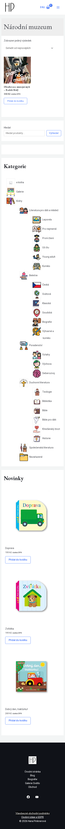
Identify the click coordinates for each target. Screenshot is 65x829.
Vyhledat (54, 133)
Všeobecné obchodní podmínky (33, 813)
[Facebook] (28, 797)
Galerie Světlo (32, 783)
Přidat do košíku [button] (15, 101)
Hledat (7, 127)
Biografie (32, 779)
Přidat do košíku (18, 560)
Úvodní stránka (33, 772)
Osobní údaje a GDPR (32, 817)
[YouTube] (36, 797)
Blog (32, 775)
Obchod (32, 787)
